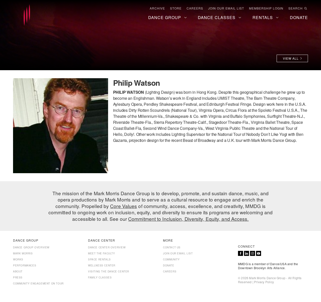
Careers (195, 8)
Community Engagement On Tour (38, 283)
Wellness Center (101, 265)
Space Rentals (99, 259)
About (18, 271)
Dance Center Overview (107, 247)
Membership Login (266, 8)
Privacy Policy (264, 282)
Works (18, 259)
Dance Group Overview (31, 247)
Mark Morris (23, 253)
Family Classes (100, 277)
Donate (168, 265)
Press (18, 277)
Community (171, 259)
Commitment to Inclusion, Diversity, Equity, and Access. (188, 218)
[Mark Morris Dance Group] (27, 15)
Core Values (123, 206)
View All (291, 58)
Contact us (172, 247)
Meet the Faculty (101, 253)
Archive (157, 8)
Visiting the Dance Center (108, 271)
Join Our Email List (226, 8)
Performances (24, 265)
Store (176, 8)
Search (295, 8)
